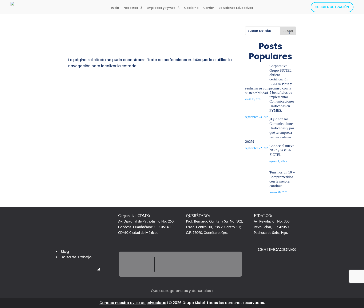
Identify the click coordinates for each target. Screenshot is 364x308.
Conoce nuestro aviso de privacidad (132, 302)
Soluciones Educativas (236, 8)
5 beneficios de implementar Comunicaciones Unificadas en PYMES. (281, 102)
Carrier (208, 8)
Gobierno (191, 8)
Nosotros (131, 8)
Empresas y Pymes (161, 8)
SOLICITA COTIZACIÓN (332, 7)
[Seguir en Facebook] (67, 270)
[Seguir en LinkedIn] (83, 270)
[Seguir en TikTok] (99, 270)
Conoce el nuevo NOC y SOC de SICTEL (281, 150)
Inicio (115, 8)
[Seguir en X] (59, 270)
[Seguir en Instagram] (75, 270)
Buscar (288, 31)
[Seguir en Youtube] (91, 270)
